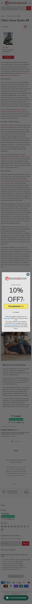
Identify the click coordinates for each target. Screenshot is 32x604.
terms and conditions (12, 325)
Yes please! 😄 (16, 306)
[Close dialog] (28, 274)
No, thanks (16, 312)
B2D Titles (7, 318)
